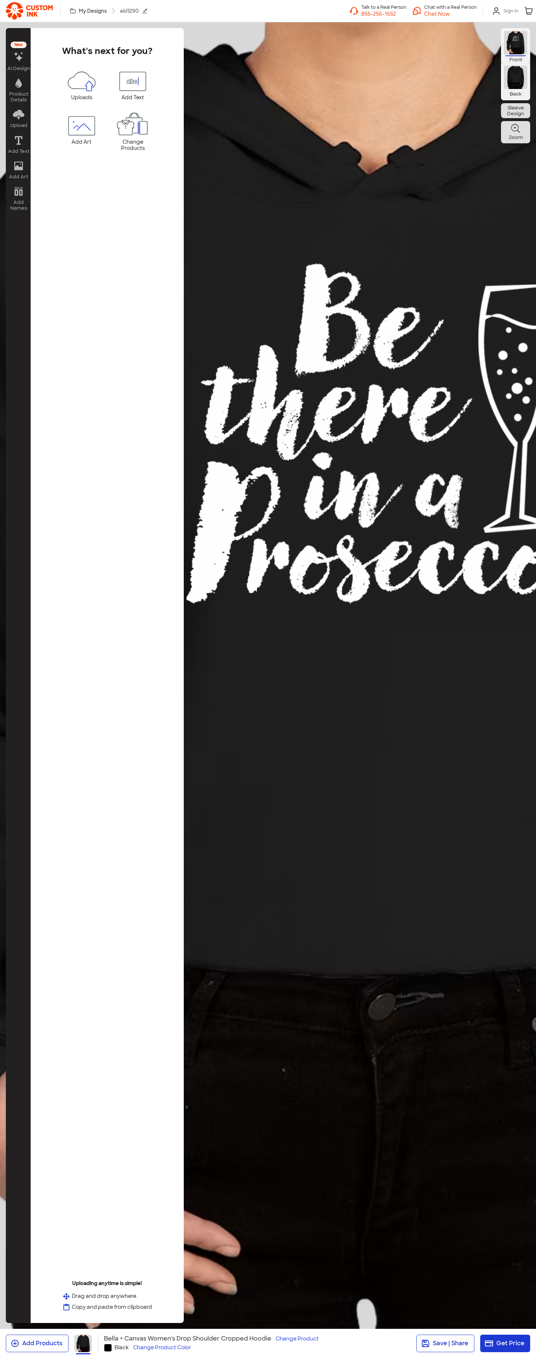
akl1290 (129, 11)
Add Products (42, 1343)
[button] (450, 14)
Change (297, 1339)
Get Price (510, 1343)
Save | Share (450, 1343)
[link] (29, 11)
